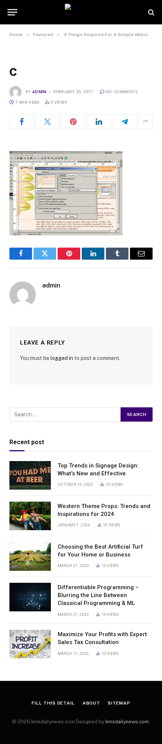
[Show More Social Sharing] (145, 121)
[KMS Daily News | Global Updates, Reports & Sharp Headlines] (81, 12)
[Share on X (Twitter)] (47, 121)
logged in (61, 358)
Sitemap (119, 703)
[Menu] (12, 12)
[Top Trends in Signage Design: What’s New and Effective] (30, 475)
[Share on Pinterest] (73, 121)
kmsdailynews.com (127, 721)
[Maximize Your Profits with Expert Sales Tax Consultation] (30, 644)
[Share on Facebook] (21, 121)
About (91, 703)
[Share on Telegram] (125, 121)
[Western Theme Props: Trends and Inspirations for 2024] (30, 516)
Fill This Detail (53, 703)
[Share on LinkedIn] (99, 121)
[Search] (150, 12)
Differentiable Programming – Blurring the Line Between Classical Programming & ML (98, 595)
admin (39, 91)
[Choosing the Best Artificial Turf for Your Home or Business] (30, 556)
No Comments (122, 91)
